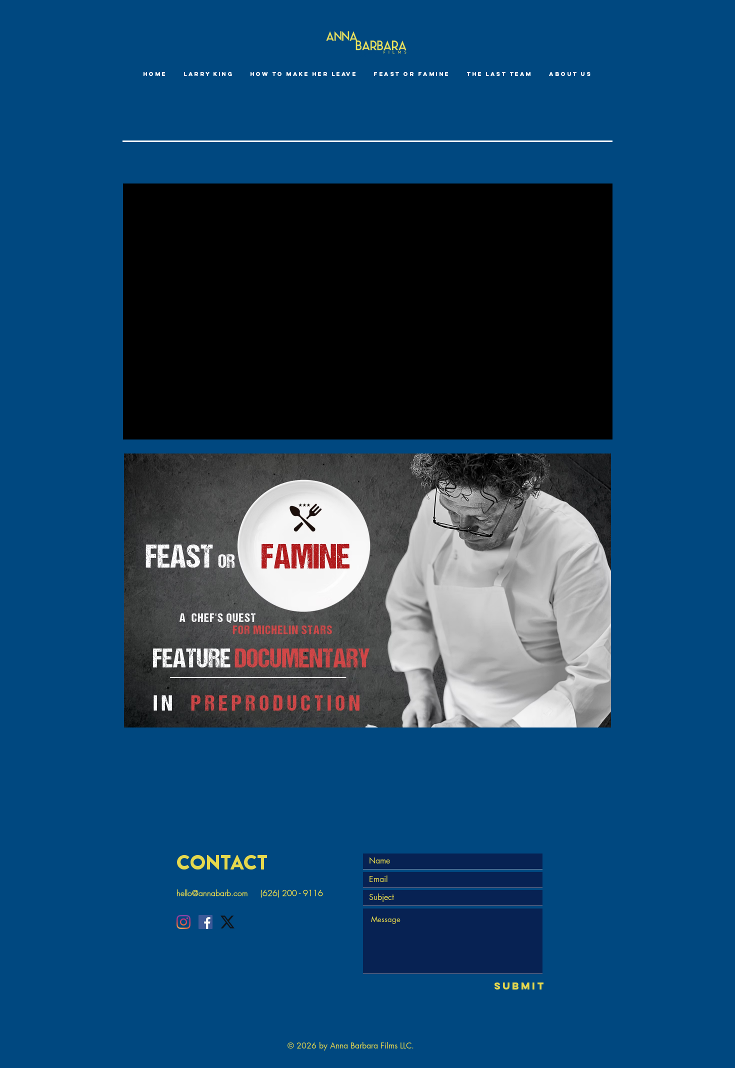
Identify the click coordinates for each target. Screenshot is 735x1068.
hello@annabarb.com (212, 893)
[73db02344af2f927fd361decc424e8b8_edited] (227, 922)
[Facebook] (205, 922)
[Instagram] (183, 922)
